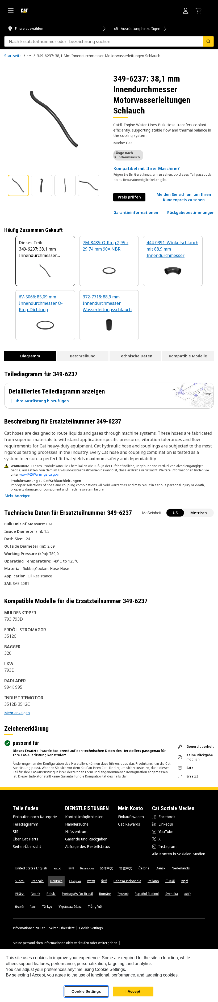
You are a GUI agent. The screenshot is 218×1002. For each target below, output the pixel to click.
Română (105, 893)
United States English (31, 868)
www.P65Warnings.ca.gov (38, 474)
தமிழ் (187, 893)
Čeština (144, 868)
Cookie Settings (91, 928)
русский (123, 893)
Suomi (19, 881)
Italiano (153, 881)
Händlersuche (77, 824)
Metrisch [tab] (198, 512)
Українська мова (69, 906)
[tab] (18, 185)
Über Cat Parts (25, 839)
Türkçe (47, 906)
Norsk (35, 893)
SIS (15, 831)
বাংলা (71, 868)
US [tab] (175, 512)
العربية (57, 868)
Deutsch (56, 881)
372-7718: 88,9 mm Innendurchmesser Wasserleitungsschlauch (107, 303)
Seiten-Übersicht (27, 846)
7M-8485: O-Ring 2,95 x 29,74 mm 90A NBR (105, 246)
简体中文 (106, 868)
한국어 (19, 893)
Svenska (171, 893)
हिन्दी (104, 881)
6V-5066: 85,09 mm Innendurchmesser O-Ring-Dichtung (41, 303)
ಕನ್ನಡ (184, 881)
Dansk (160, 868)
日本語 (170, 881)
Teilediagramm (25, 824)
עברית (91, 881)
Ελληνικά (75, 881)
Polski (51, 893)
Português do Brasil (77, 893)
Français (37, 881)
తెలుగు (19, 906)
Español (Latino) (147, 893)
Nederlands (181, 868)
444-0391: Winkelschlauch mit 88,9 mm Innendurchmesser (172, 249)
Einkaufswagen (131, 816)
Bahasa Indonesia (127, 881)
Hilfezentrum (76, 831)
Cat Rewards (129, 824)
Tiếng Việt (95, 906)
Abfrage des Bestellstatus (87, 846)
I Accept (132, 991)
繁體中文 (125, 868)
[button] (184, 197)
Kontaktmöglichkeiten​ (84, 816)
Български (87, 868)
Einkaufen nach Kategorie (35, 816)
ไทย (33, 906)
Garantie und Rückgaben (86, 839)
